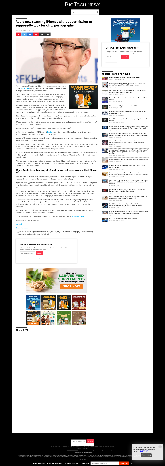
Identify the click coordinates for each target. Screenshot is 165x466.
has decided (24, 88)
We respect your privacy (72, 450)
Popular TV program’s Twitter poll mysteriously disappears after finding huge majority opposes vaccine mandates (129, 212)
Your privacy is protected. (25, 258)
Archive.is (19, 224)
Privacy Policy (82, 459)
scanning (89, 232)
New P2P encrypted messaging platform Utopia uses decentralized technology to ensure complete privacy (125, 205)
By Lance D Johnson (120, 130)
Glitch (62, 232)
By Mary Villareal (120, 176)
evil (58, 232)
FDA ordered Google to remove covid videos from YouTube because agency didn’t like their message (127, 190)
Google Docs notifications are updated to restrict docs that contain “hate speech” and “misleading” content (127, 84)
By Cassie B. (118, 215)
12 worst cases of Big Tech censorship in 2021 (123, 106)
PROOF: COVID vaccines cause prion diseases (123, 219)
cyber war (52, 232)
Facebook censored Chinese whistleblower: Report (124, 77)
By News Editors (120, 79)
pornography (75, 232)
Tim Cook (50, 132)
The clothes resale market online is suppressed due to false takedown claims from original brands (127, 91)
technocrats (38, 234)
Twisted (46, 234)
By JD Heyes (118, 146)
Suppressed (20, 234)
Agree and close (146, 455)
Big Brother (36, 232)
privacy (83, 232)
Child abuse (44, 232)
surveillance (29, 234)
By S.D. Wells (119, 200)
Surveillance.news (78, 216)
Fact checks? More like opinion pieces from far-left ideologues (128, 159)
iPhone (67, 232)
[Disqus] (57, 357)
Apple (29, 232)
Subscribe (124, 463)
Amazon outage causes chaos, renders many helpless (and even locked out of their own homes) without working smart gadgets (128, 173)
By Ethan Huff (119, 101)
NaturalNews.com (22, 228)
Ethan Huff (30, 30)
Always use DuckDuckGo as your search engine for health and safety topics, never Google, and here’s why (128, 197)
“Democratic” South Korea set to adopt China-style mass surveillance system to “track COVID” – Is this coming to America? (126, 142)
